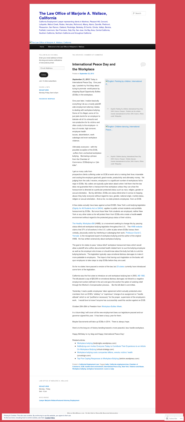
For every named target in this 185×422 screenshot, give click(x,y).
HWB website (136, 226)
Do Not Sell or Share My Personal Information (101, 413)
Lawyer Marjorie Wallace (48, 400)
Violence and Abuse (137, 366)
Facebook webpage (47, 99)
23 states (120, 266)
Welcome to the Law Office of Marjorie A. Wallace (66, 46)
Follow (43, 75)
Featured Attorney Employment (68, 400)
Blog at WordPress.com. (76, 413)
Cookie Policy (50, 418)
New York (125, 366)
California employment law (119, 364)
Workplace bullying (85, 343)
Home (42, 46)
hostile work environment (94, 366)
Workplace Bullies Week (112, 306)
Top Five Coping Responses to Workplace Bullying (98, 358)
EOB (82, 366)
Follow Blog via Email (48, 55)
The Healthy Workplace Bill (83, 223)
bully (107, 364)
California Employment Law (89, 364)
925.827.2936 (44, 90)
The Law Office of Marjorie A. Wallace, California (73, 15)
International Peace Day (112, 366)
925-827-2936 (44, 386)
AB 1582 (141, 275)
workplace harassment (95, 369)
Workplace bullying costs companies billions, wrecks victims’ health (105, 352)
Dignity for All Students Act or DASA (88, 208)
